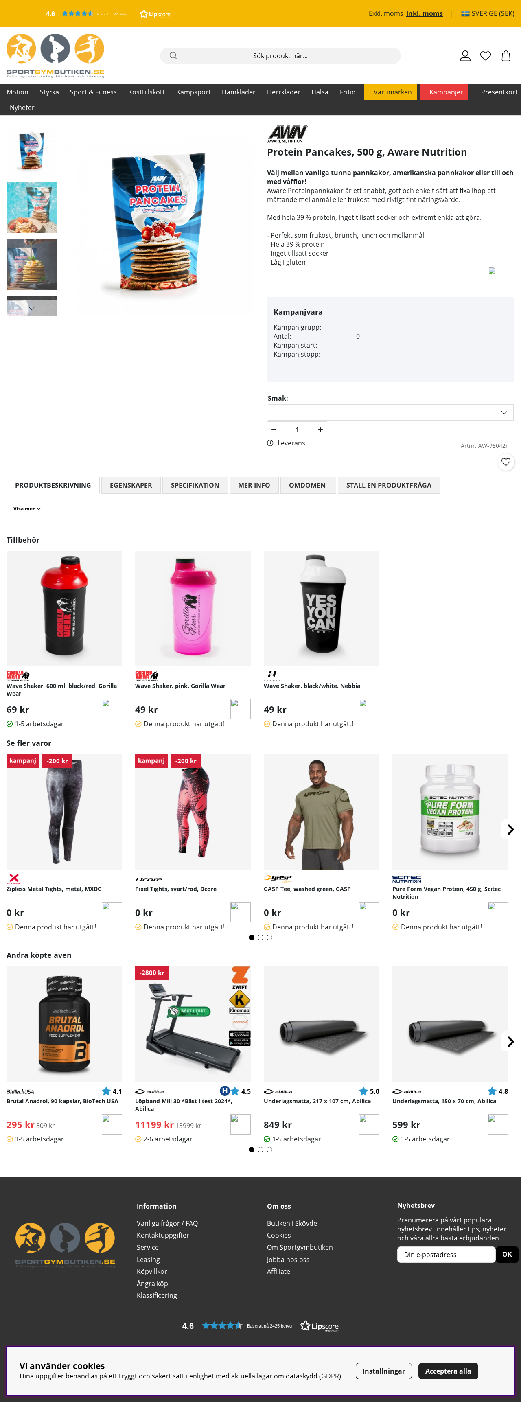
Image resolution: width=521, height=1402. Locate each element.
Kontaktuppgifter (163, 1235)
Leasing (148, 1259)
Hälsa (319, 92)
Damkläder (239, 92)
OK (507, 1254)
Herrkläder (283, 92)
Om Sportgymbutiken (300, 1247)
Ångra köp (152, 1283)
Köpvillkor (152, 1271)
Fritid (348, 92)
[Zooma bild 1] (158, 220)
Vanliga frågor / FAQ (167, 1223)
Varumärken (393, 92)
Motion (17, 92)
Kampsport (193, 92)
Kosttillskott (146, 92)
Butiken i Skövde (292, 1223)
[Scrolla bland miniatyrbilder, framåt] (32, 308)
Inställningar (384, 1371)
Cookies (279, 1235)
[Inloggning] (465, 55)
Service (148, 1247)
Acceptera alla (448, 1371)
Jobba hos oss (288, 1259)
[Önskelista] (485, 55)
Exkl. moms (386, 13)
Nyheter (22, 107)
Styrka (49, 92)
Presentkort (499, 92)
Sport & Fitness (93, 92)
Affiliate (278, 1271)
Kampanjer (446, 92)
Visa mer (24, 508)
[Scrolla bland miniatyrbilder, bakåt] (32, 133)
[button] (108, 14)
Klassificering (157, 1295)
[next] (511, 829)
